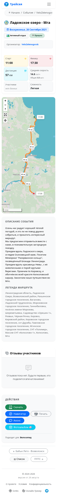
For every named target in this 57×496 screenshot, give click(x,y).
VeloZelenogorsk (30, 44)
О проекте (11, 484)
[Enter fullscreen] (5, 115)
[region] (28, 155)
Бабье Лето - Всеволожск (29, 451)
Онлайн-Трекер (34, 490)
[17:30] (34, 193)
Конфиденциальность (40, 484)
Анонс (17, 420)
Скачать (18, 407)
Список (20, 459)
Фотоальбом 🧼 (23, 427)
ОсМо (15, 490)
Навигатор (20, 413)
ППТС (37, 459)
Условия (23, 484)
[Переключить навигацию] (49, 4)
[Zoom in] (5, 101)
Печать (43, 413)
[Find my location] (5, 120)
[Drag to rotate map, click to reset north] (5, 109)
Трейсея (16, 4)
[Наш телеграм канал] (47, 491)
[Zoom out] (5, 105)
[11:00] (34, 117)
